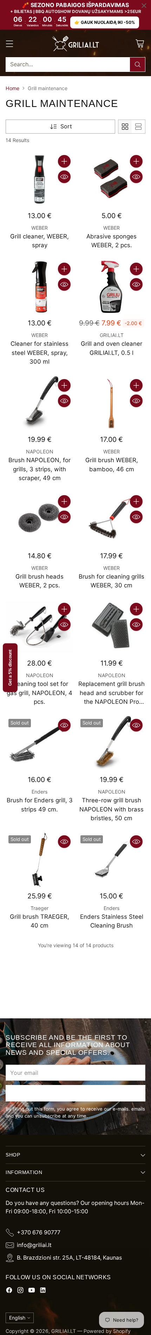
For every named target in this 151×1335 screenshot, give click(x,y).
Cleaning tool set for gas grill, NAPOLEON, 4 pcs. (39, 692)
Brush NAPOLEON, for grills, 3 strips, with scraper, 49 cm (39, 469)
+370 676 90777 (38, 1232)
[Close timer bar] (144, 5)
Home (12, 88)
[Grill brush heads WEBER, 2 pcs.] (39, 519)
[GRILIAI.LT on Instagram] (20, 1291)
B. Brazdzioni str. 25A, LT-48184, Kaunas (69, 1257)
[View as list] (138, 126)
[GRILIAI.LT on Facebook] (9, 1291)
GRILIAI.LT (63, 1331)
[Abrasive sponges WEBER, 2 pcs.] (111, 179)
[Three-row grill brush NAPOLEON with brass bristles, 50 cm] (111, 743)
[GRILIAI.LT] (75, 43)
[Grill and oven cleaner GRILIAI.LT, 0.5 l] (111, 287)
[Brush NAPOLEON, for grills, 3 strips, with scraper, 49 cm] (39, 403)
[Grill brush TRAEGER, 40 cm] (39, 859)
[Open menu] (9, 43)
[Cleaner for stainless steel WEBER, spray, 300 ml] (39, 287)
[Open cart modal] (139, 43)
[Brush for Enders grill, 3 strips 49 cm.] (39, 743)
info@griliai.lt (34, 1245)
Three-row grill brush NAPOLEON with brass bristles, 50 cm (111, 809)
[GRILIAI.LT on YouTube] (31, 1291)
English (17, 1318)
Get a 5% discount (10, 667)
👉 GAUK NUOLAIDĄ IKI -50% (104, 22)
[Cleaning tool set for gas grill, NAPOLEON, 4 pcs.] (39, 627)
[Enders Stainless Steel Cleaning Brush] (111, 859)
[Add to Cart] (64, 161)
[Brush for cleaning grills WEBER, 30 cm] (111, 519)
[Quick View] (64, 176)
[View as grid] (125, 126)
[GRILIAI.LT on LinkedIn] (43, 1291)
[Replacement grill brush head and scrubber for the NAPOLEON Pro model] (111, 627)
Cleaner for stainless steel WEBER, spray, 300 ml (39, 352)
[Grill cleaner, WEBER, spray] (39, 179)
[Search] (137, 64)
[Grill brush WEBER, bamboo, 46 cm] (111, 403)
